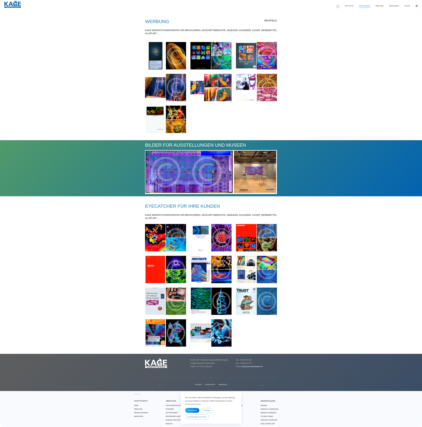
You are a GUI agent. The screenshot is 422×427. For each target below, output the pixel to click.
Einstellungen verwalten (196, 417)
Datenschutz (210, 384)
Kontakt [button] (407, 6)
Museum (169, 424)
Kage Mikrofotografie (175, 405)
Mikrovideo (380, 6)
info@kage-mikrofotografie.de (252, 366)
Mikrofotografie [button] (364, 6)
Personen (170, 409)
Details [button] (165, 59)
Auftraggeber (172, 413)
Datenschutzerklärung (192, 404)
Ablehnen (207, 410)
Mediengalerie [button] (394, 6)
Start (337, 6)
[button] (159, 385)
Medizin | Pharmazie (268, 413)
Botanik (264, 405)
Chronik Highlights (173, 420)
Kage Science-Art (268, 424)
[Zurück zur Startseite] (12, 6)
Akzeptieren (192, 410)
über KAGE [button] (349, 6)
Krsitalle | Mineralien (269, 409)
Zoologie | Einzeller (269, 420)
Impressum (223, 384)
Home (136, 405)
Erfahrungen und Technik (176, 416)
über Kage (138, 409)
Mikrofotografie (141, 413)
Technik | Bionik (267, 416)
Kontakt (198, 384)
